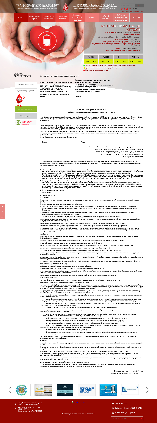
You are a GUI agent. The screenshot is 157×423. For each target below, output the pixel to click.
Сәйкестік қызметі (106, 17)
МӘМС (92, 18)
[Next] (147, 390)
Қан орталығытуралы (34, 17)
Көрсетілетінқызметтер (48, 17)
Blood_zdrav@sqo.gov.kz (131, 48)
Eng (136, 8)
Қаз (130, 8)
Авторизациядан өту (25, 109)
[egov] (133, 390)
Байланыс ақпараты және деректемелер (121, 17)
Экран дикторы (121, 403)
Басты (20, 18)
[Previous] (9, 390)
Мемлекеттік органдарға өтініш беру (77, 17)
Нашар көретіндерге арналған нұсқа (132, 11)
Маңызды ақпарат (63, 17)
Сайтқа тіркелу (25, 116)
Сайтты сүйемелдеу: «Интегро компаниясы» (78, 414)
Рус (132, 8)
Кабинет (136, 18)
